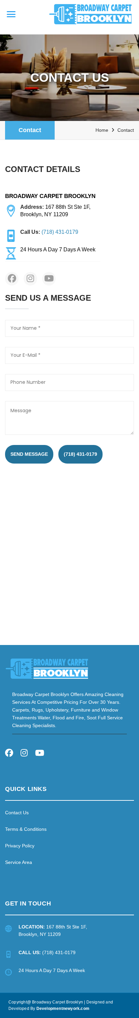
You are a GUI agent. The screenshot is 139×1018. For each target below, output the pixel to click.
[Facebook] (9, 754)
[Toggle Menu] (11, 14)
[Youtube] (39, 754)
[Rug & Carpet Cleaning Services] (47, 668)
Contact (30, 130)
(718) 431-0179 (80, 454)
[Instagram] (24, 754)
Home (101, 130)
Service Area (18, 862)
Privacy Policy (19, 845)
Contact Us (17, 812)
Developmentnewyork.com (62, 1008)
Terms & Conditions (26, 829)
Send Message (29, 454)
